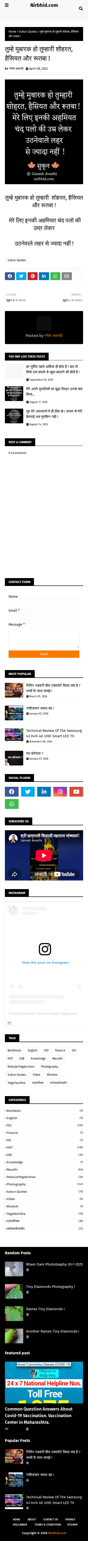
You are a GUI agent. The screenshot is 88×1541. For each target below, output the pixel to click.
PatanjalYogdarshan (21, 1066)
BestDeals (14, 1050)
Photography (49, 1066)
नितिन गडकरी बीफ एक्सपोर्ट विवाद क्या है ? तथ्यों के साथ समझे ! (53, 688)
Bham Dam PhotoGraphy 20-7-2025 (54, 1264)
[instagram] (60, 792)
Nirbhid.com (44, 5)
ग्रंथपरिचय (38, 1083)
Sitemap (72, 1524)
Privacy (70, 1519)
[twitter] (28, 792)
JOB (22, 1058)
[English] (44, 1382)
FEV (46, 1050)
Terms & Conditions (47, 1524)
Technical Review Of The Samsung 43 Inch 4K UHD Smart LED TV (54, 733)
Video (36, 1074)
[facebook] (12, 792)
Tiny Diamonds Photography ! (50, 1286)
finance (60, 1050)
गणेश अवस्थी (16, 68)
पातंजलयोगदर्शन (58, 1083)
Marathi (57, 1058)
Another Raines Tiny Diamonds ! (52, 1331)
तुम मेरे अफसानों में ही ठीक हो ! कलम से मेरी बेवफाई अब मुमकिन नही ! (54, 414)
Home (12, 31)
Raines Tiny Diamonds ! (45, 1309)
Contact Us (50, 1519)
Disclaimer (20, 1524)
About (32, 1519)
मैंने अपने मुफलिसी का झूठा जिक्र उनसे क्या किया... (54, 392)
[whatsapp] (12, 804)
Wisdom (52, 1074)
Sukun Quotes (28, 31)
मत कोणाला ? (34, 753)
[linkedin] (44, 792)
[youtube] (76, 792)
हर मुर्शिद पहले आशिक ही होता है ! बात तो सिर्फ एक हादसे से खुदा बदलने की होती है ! (53, 369)
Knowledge (38, 1058)
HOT (10, 1058)
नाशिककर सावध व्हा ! (40, 708)
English (32, 1050)
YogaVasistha (16, 1083)
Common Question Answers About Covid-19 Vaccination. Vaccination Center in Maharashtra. (39, 1415)
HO (74, 1050)
